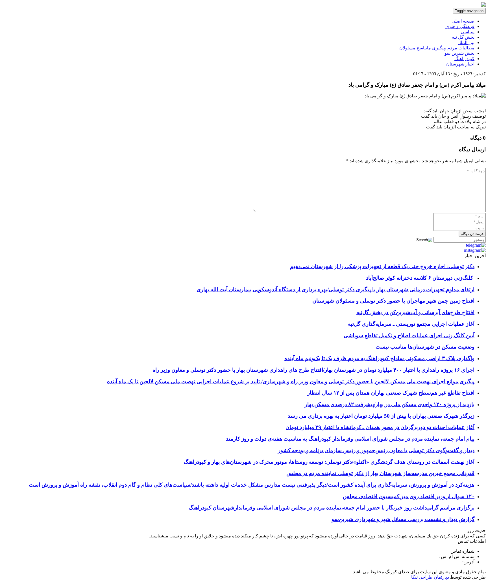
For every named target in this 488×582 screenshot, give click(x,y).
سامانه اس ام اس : (456, 556)
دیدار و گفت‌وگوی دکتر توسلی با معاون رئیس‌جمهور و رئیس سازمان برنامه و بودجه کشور (376, 450)
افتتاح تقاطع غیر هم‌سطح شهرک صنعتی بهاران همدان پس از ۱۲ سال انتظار (390, 393)
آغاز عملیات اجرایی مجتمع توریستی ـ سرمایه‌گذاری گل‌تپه (411, 324)
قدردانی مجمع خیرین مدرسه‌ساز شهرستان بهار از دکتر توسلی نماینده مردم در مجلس (380, 473)
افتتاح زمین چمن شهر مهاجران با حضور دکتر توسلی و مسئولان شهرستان (393, 301)
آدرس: (468, 561)
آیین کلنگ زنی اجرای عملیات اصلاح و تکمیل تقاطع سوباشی (409, 335)
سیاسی (467, 31)
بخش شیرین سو (459, 53)
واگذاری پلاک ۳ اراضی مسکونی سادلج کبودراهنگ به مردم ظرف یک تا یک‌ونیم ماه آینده (379, 358)
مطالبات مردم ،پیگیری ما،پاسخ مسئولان (436, 47)
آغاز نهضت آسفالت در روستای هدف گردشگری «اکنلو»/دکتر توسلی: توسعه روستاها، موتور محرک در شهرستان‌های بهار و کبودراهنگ (329, 462)
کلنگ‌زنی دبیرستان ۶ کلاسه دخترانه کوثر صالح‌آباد (420, 278)
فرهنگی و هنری (459, 26)
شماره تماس (462, 551)
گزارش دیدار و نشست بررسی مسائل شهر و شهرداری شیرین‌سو (403, 519)
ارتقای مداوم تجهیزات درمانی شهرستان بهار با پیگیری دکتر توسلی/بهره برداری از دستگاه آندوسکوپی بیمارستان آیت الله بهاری (335, 289)
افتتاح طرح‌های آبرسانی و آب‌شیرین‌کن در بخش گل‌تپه (415, 312)
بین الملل (465, 42)
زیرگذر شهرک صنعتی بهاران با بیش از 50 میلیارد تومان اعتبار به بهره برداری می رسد (381, 416)
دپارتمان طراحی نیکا (430, 577)
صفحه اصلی (463, 21)
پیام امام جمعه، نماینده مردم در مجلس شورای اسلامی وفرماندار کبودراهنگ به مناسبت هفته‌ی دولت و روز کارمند (350, 439)
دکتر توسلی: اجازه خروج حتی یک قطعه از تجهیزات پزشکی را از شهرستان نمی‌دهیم (382, 266)
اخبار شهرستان (460, 64)
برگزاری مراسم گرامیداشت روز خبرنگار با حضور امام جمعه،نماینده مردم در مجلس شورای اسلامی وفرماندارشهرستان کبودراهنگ (331, 508)
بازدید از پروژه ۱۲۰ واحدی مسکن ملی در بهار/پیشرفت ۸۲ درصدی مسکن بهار (389, 404)
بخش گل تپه (463, 37)
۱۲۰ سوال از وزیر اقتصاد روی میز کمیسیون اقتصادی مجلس (408, 496)
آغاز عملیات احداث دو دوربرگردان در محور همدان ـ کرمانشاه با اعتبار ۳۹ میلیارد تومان (380, 427)
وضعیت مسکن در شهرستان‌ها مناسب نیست (425, 347)
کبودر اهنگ (464, 58)
